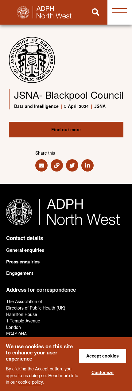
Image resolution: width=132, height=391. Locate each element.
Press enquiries (23, 261)
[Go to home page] (42, 12)
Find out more (66, 129)
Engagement (19, 273)
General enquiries (25, 250)
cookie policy (30, 381)
